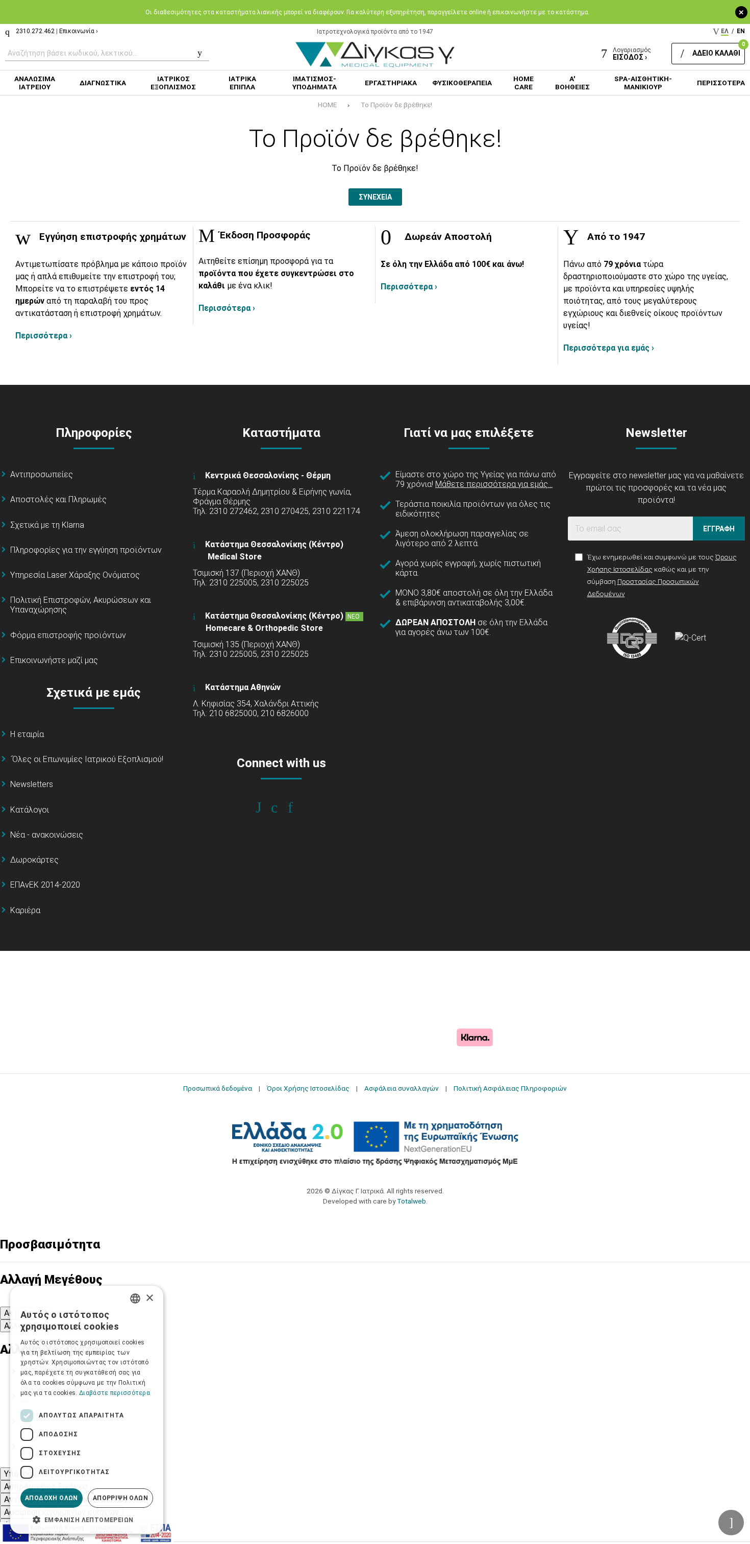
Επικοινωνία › (78, 31)
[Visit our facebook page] (265, 807)
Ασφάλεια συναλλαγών (401, 1088)
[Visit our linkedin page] (297, 807)
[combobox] (135, 1298)
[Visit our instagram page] (281, 807)
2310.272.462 (35, 31)
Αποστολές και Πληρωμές (58, 499)
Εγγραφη (719, 529)
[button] (86, 1519)
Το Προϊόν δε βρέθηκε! (396, 105)
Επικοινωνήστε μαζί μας (54, 660)
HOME (327, 105)
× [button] (149, 1298)
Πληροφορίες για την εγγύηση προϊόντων (86, 550)
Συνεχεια (375, 197)
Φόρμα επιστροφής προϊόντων (68, 635)
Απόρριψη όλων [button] (120, 1498)
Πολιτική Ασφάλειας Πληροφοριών (510, 1088)
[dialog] (86, 1410)
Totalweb (411, 1201)
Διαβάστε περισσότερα (114, 1392)
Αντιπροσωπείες (41, 474)
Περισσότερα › (43, 335)
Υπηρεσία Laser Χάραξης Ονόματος (75, 575)
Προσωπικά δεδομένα (217, 1088)
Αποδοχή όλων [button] (51, 1498)
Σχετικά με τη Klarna (47, 525)
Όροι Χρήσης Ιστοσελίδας (308, 1088)
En (741, 31)
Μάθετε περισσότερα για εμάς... (494, 484)
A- (8, 1313)
